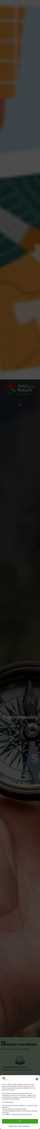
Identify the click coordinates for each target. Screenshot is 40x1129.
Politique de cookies (13, 1126)
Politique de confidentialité (24, 1126)
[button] (37, 1079)
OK (20, 1121)
